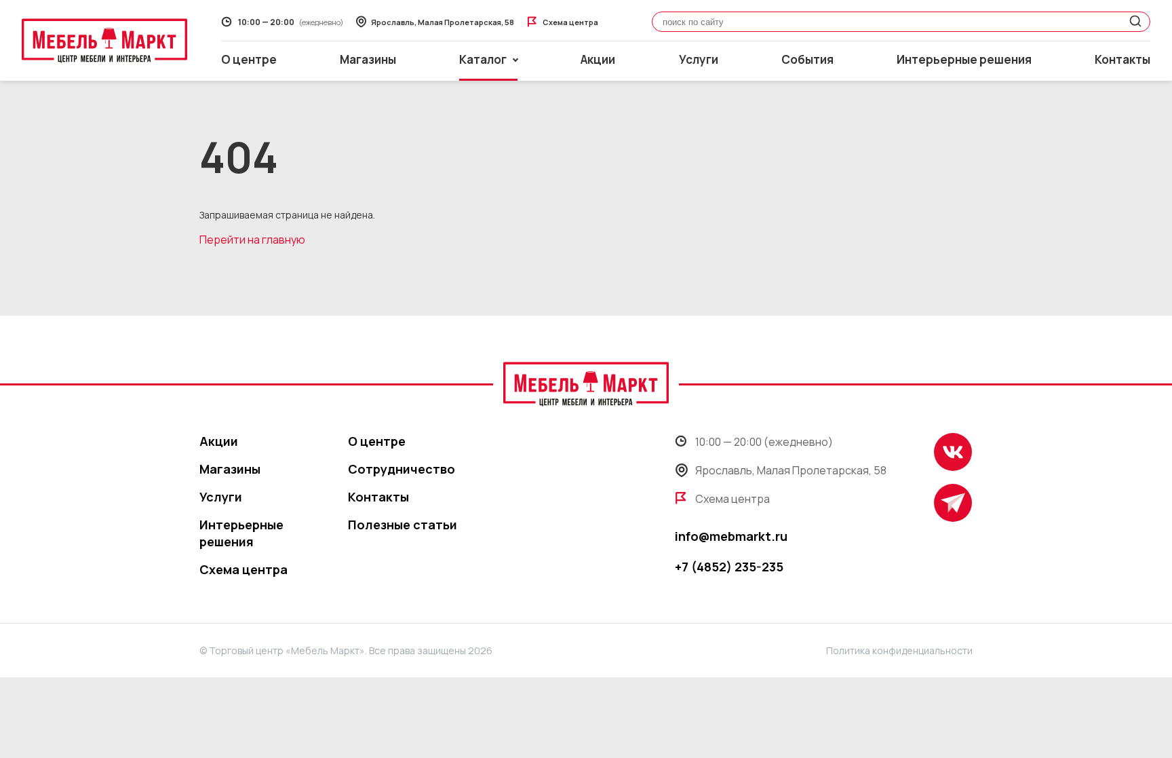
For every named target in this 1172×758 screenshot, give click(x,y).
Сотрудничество (401, 469)
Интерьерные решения (964, 59)
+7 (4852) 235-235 (729, 566)
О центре (249, 59)
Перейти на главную (252, 239)
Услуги (698, 59)
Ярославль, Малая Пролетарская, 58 (790, 470)
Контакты (1122, 59)
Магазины (368, 59)
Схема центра (243, 569)
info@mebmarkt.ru (731, 536)
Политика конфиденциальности (899, 650)
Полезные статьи (402, 524)
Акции (598, 59)
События (807, 59)
